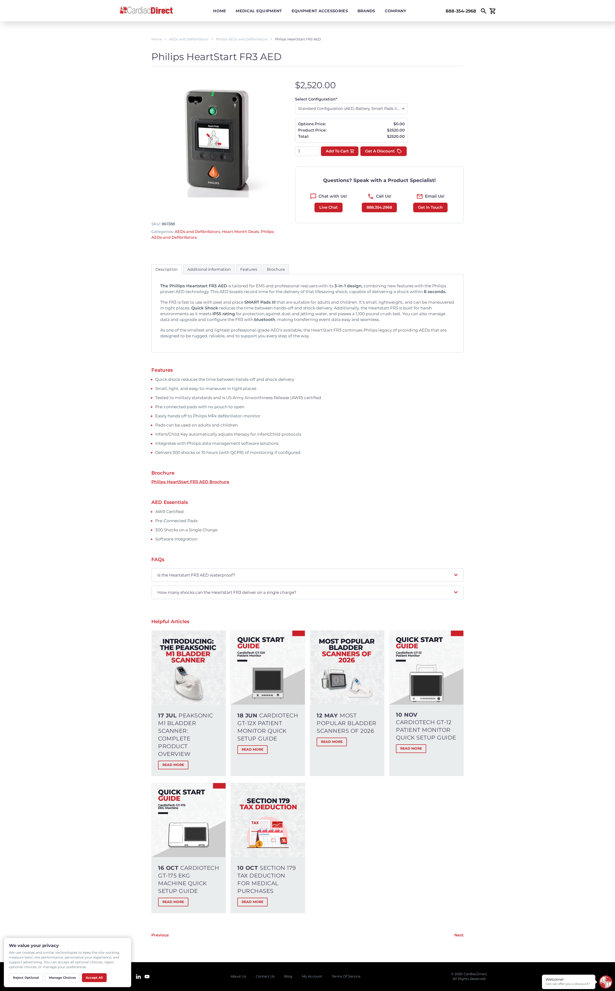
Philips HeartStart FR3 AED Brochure (190, 481)
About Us (238, 976)
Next (459, 935)
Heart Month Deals (240, 231)
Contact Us (265, 976)
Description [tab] (166, 269)
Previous (160, 935)
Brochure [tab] (276, 269)
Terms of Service (346, 976)
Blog (288, 976)
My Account (312, 976)
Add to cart (337, 151)
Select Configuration (316, 99)
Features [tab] (248, 269)
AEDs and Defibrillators (189, 39)
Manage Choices (62, 977)
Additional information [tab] (209, 269)
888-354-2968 (461, 11)
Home (219, 11)
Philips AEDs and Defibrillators (242, 39)
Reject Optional (26, 977)
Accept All (94, 977)
